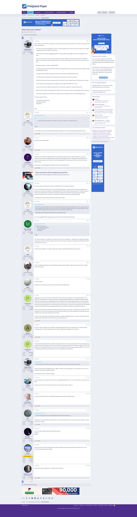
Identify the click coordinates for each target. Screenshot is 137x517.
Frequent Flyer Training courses (103, 68)
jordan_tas (106, 130)
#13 (89, 341)
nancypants (94, 136)
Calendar (37, 15)
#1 (89, 41)
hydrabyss (94, 132)
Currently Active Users (98, 128)
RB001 (100, 137)
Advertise (110, 505)
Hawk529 (112, 137)
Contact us (81, 505)
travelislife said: (39, 204)
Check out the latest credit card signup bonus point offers (51, 173)
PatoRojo (94, 135)
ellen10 (104, 132)
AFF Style (25, 505)
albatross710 (26, 32)
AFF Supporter (28, 456)
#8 (89, 246)
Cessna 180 (99, 132)
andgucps (94, 130)
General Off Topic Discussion (101, 102)
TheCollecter (109, 132)
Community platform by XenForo (68, 508)
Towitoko (108, 139)
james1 (108, 137)
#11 (89, 295)
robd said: (38, 362)
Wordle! (97, 99)
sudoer (99, 136)
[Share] (87, 41)
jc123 (102, 130)
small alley (52, 54)
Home (24, 12)
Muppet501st (95, 133)
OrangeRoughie (104, 136)
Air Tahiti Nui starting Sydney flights (104, 110)
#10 (89, 279)
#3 (89, 138)
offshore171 (99, 135)
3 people (38, 441)
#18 (89, 428)
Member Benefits (61, 12)
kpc (106, 135)
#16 (89, 393)
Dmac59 (99, 130)
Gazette (71, 12)
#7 (89, 220)
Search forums (31, 15)
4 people (38, 168)
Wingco (108, 133)
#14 (89, 359)
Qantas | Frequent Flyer (100, 123)
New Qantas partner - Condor (102, 120)
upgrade (108, 69)
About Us (76, 505)
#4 (89, 154)
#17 (89, 410)
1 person (38, 150)
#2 (89, 112)
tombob (104, 137)
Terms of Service (89, 505)
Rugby (110, 130)
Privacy (95, 505)
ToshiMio (101, 133)
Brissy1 (104, 139)
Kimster (104, 133)
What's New (38, 12)
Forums (30, 12)
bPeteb (94, 139)
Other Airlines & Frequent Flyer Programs (104, 113)
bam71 (103, 135)
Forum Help (100, 505)
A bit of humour (99, 115)
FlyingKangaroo (95, 137)
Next (31, 38)
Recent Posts (96, 97)
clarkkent (110, 135)
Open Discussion (98, 107)
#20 (89, 465)
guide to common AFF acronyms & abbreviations (101, 91)
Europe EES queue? (99, 104)
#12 (89, 325)
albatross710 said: (39, 115)
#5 (89, 183)
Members (43, 15)
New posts (24, 15)
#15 (89, 377)
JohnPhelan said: (39, 413)
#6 (89, 201)
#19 (89, 445)
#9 (89, 262)
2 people (38, 133)
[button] (42, 12)
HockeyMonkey (99, 139)
